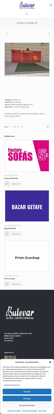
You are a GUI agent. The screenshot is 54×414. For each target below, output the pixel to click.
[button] (50, 362)
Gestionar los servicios (12, 385)
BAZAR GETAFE (10, 228)
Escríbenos (8, 341)
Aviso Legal (42, 411)
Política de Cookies (14, 411)
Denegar (27, 398)
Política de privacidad (29, 411)
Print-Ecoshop (9, 279)
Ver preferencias (27, 405)
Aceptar (27, 391)
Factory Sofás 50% (11, 178)
